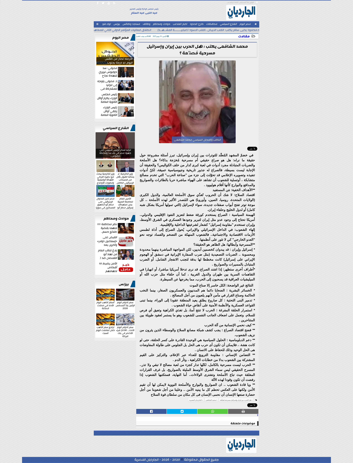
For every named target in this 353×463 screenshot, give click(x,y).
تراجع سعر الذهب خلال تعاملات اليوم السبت (105, 330)
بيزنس (124, 284)
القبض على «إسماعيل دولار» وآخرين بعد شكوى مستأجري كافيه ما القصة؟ (115, 241)
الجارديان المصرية (195, 400)
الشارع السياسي (116, 128)
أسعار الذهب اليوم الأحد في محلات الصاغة (105, 305)
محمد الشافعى (211, 400)
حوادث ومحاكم (116, 218)
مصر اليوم (120, 37)
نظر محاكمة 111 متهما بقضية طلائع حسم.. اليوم (115, 228)
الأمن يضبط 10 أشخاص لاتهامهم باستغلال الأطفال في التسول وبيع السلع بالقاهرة (116, 267)
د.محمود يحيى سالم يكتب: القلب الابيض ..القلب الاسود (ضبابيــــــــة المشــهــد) (208, 30)
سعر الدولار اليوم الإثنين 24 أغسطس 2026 (125, 305)
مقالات (244, 36)
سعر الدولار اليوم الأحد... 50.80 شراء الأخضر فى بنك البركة (125, 331)
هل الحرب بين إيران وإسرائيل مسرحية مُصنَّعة (235, 400)
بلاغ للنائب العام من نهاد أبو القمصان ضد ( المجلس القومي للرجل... (116, 254)
